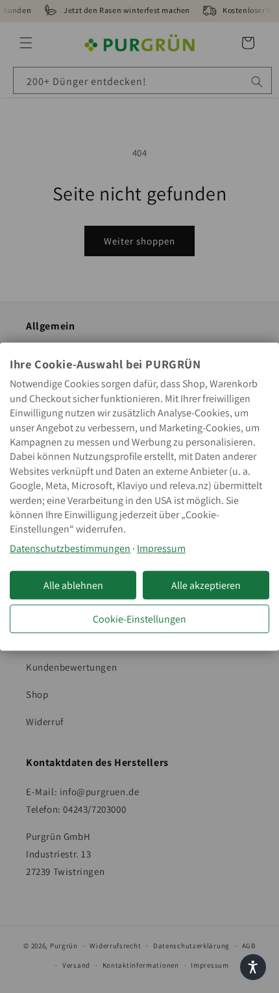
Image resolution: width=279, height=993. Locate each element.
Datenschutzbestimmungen (70, 548)
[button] (253, 967)
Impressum (161, 548)
